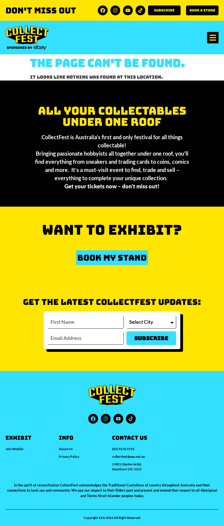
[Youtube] (128, 10)
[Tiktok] (140, 10)
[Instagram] (115, 10)
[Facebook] (103, 10)
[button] (213, 37)
